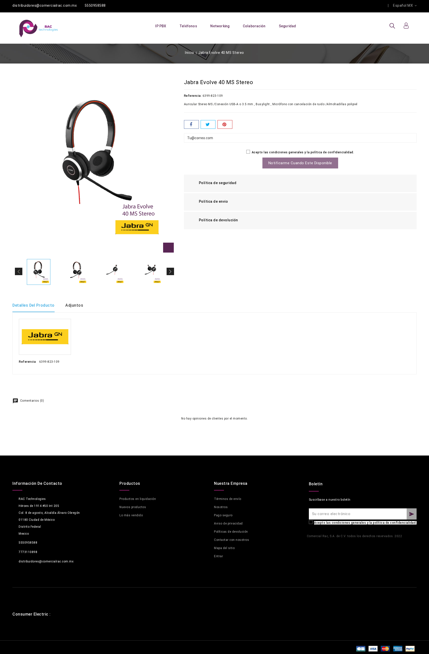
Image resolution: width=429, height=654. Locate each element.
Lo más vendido (131, 515)
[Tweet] (208, 124)
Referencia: (193, 96)
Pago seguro (223, 515)
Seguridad (287, 26)
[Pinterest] (225, 124)
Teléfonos (188, 26)
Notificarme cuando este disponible (300, 163)
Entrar (218, 556)
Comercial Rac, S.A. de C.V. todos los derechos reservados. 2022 (354, 536)
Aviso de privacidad (228, 523)
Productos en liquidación (137, 499)
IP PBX (160, 26)
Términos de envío (227, 499)
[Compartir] (191, 124)
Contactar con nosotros (231, 540)
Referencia (27, 361)
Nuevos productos (132, 507)
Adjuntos (74, 305)
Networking (219, 26)
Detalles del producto (33, 305)
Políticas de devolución (231, 531)
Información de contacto (37, 483)
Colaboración (254, 26)
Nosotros (221, 507)
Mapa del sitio (224, 548)
